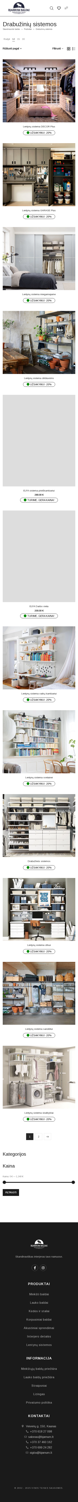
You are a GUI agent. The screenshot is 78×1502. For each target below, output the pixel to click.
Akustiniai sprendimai (39, 1328)
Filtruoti (11, 1192)
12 (13, 39)
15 (18, 39)
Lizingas (39, 1394)
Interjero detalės (39, 1336)
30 (23, 39)
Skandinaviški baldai (11, 29)
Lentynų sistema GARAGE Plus (39, 210)
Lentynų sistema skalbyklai (39, 1113)
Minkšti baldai (39, 1294)
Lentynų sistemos (39, 1344)
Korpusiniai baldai (39, 1319)
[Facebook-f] (35, 1268)
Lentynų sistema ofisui (39, 945)
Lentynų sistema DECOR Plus (39, 126)
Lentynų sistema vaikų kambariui (39, 693)
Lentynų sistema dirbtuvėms (39, 378)
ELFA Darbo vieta (39, 606)
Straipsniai (39, 1385)
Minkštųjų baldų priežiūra (39, 1368)
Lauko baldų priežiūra (39, 1377)
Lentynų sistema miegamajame (39, 294)
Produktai (28, 29)
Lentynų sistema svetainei (39, 777)
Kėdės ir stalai (39, 1311)
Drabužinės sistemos (39, 861)
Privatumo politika (39, 1402)
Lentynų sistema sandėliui (39, 1029)
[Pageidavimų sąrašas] (46, 114)
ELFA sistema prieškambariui (39, 490)
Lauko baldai (39, 1302)
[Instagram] (43, 1268)
